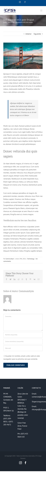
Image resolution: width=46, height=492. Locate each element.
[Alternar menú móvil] (41, 10)
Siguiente (37, 34)
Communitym (10, 259)
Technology (30, 259)
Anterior (28, 34)
